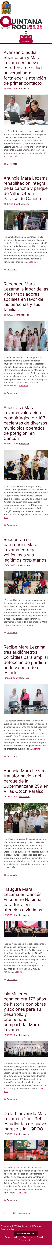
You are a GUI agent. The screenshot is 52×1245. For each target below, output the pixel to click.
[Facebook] (22, 37)
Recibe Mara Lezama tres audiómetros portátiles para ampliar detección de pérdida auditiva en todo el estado (26, 659)
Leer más (13, 156)
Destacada (12, 164)
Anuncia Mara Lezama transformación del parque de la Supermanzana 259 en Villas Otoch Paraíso (26, 781)
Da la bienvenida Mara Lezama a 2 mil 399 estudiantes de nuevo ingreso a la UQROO (26, 1121)
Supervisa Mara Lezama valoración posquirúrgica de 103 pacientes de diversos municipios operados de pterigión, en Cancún (25, 423)
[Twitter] (26, 37)
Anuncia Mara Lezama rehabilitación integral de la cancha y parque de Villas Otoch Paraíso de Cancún (26, 188)
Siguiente (24, 1213)
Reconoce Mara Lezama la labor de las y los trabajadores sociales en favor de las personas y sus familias (26, 296)
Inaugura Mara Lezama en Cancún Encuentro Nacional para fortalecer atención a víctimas (23, 899)
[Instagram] (30, 37)
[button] (26, 32)
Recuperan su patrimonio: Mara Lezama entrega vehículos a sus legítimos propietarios (25, 550)
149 (15, 1213)
